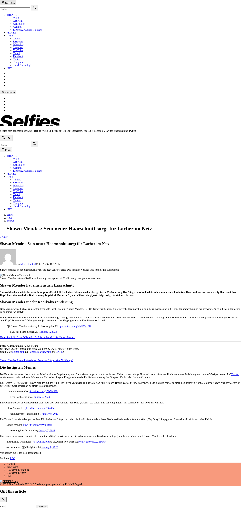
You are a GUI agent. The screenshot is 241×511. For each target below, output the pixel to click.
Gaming (17, 26)
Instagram (18, 41)
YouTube (18, 50)
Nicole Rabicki (28, 264)
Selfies (10, 214)
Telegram (18, 62)
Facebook (18, 56)
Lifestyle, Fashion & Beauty (27, 29)
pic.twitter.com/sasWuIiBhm (37, 424)
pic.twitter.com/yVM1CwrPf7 (75, 326)
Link (2, 506)
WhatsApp (18, 44)
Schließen (10, 3)
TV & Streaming (21, 65)
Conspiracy (19, 23)
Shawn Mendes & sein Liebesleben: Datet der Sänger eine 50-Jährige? (36, 360)
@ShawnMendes (41, 441)
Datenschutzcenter (16, 472)
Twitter (16, 59)
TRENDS (12, 14)
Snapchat (18, 47)
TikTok (17, 38)
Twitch (16, 53)
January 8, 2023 (48, 331)
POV (9, 68)
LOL (12, 458)
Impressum (12, 467)
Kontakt (11, 464)
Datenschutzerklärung (18, 469)
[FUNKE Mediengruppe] (9, 481)
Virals (16, 17)
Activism (17, 20)
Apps (9, 217)
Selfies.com (18, 351)
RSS (9, 475)
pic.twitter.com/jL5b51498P (43, 391)
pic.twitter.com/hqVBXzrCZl (40, 408)
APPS (10, 35)
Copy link (42, 506)
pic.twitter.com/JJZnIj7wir (91, 441)
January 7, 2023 (41, 397)
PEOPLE (11, 32)
